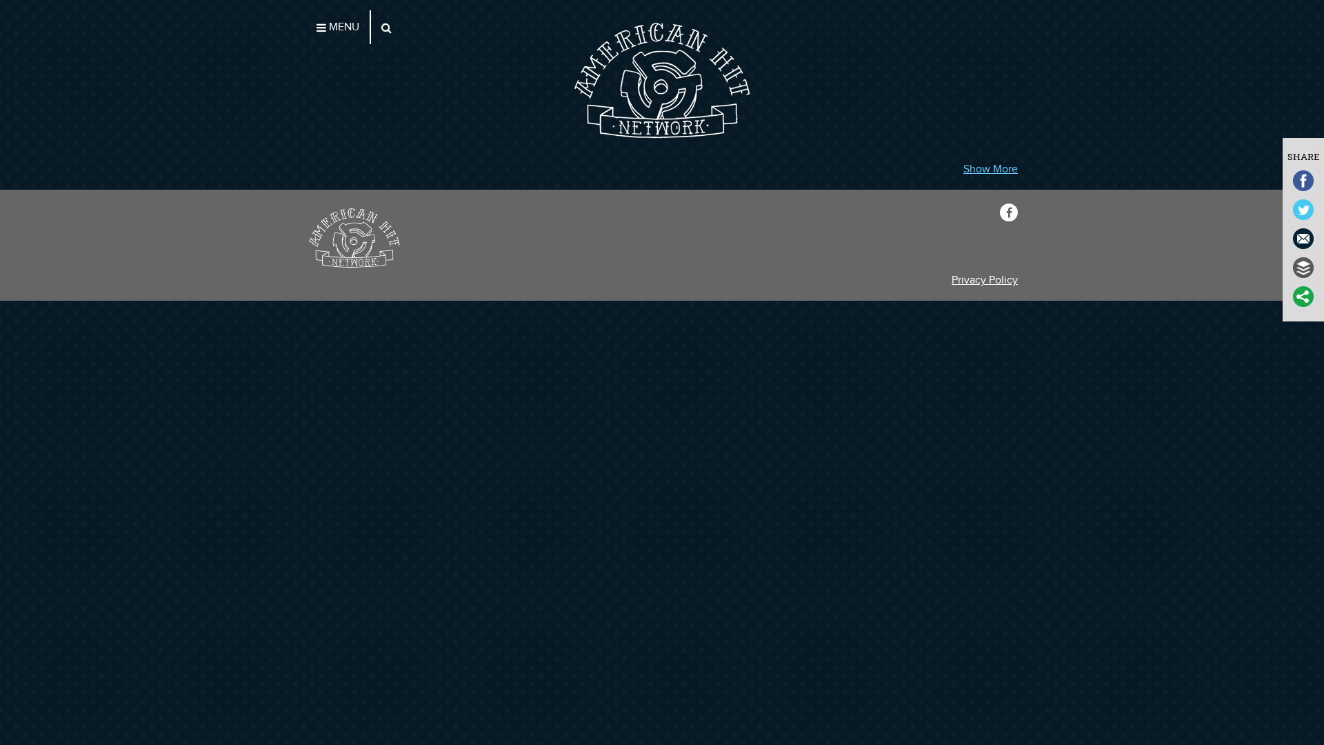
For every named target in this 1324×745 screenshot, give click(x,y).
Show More (990, 169)
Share (1303, 156)
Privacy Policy (985, 280)
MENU (342, 27)
